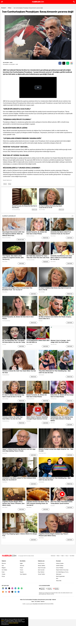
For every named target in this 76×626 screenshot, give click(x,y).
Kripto (3, 572)
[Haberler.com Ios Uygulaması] (42, 588)
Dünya (9, 7)
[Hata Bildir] (35, 603)
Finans (21, 567)
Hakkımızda (53, 555)
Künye (67, 555)
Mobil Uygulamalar (60, 576)
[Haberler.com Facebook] (6, 588)
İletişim (62, 555)
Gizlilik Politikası (59, 565)
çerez (2, 620)
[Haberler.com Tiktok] (12, 592)
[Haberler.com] (9, 556)
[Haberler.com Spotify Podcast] (21, 588)
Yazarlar (22, 572)
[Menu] (2, 2)
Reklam (58, 555)
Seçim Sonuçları (41, 567)
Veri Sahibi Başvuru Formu (62, 572)
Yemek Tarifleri (41, 574)
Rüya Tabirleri (41, 572)
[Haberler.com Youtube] (9, 592)
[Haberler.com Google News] (3, 588)
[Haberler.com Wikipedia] (6, 592)
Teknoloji (22, 565)
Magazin (4, 567)
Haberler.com (41, 561)
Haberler (4, 561)
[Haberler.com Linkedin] (15, 588)
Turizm (21, 569)
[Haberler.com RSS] (3, 592)
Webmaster (58, 574)
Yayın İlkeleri (72, 555)
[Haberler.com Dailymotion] (18, 592)
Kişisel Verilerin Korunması (62, 569)
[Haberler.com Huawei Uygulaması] (56, 588)
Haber (32, 601)
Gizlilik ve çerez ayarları (28, 603)
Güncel (5, 183)
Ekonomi (4, 563)
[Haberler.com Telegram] (15, 592)
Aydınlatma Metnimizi (13, 623)
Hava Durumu (41, 563)
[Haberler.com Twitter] (9, 588)
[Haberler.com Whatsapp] (18, 588)
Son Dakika (4, 569)
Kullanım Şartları (60, 563)
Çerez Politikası (59, 567)
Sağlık (21, 563)
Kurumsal (58, 561)
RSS (57, 578)
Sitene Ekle (58, 580)
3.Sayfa (3, 574)
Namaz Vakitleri (41, 565)
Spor (3, 565)
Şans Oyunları (41, 569)
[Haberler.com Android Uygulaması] (49, 588)
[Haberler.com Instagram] (12, 588)
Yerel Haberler (23, 574)
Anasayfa (3, 7)
